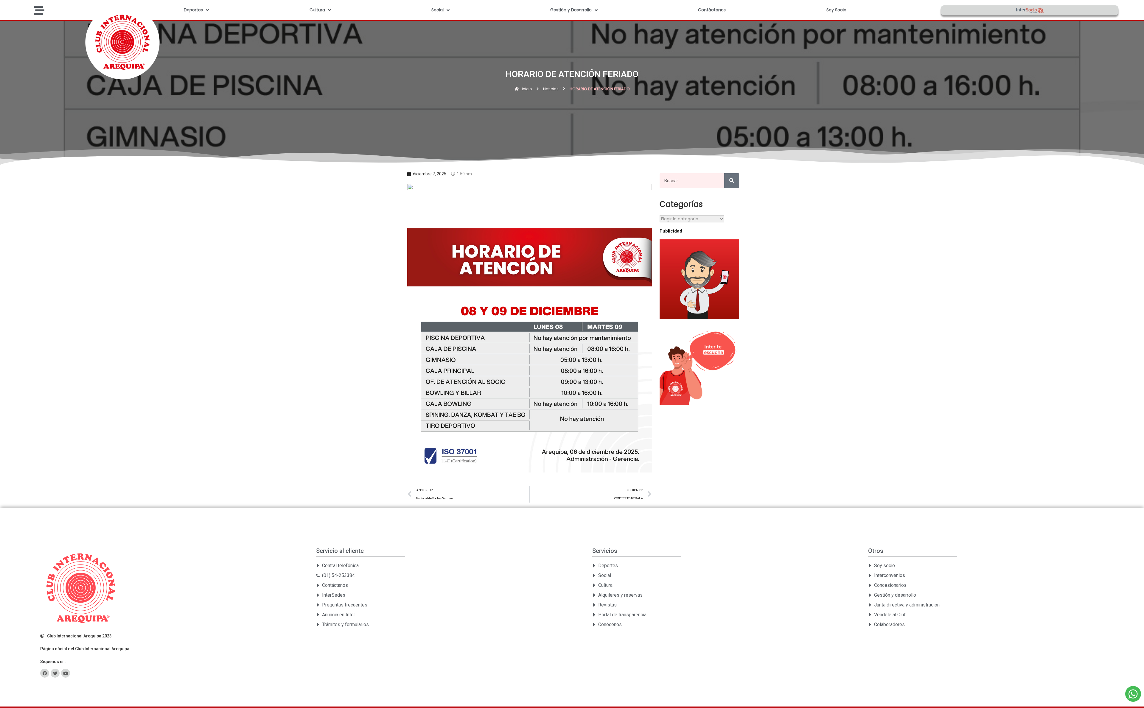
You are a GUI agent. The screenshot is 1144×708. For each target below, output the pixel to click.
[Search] (731, 180)
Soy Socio (836, 10)
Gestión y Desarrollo (571, 10)
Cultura (317, 10)
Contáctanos (712, 10)
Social (437, 10)
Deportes (193, 10)
